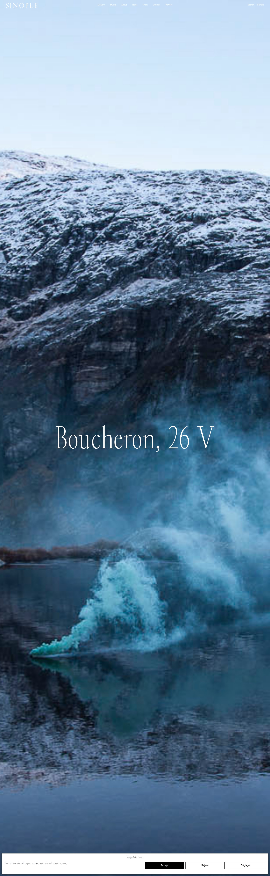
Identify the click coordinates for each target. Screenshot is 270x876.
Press (145, 4)
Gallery (101, 4)
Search (251, 4)
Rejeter (205, 865)
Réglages (245, 865)
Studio (113, 4)
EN (262, 4)
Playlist (168, 4)
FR (258, 4)
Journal (156, 4)
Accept (164, 865)
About (124, 4)
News (134, 4)
